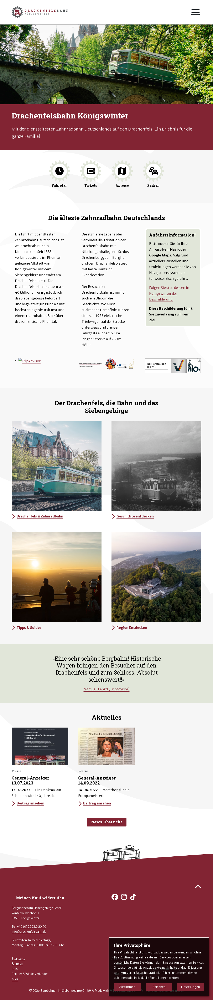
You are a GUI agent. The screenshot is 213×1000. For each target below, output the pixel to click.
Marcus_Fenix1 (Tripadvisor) (107, 689)
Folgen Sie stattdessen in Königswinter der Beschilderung (169, 293)
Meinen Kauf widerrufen (40, 897)
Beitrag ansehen (30, 803)
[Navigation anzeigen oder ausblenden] (195, 12)
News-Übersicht (106, 821)
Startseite (18, 959)
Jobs (15, 969)
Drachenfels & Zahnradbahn (40, 516)
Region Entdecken (131, 628)
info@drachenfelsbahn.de (29, 931)
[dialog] (159, 967)
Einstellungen (190, 987)
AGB (15, 979)
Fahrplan (17, 964)
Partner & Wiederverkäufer (30, 974)
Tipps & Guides (29, 628)
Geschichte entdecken (135, 516)
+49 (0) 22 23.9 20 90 (31, 927)
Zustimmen (127, 987)
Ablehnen (159, 987)
